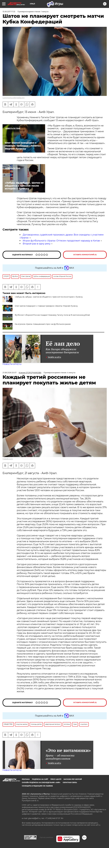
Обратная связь (70, 782)
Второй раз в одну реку (37, 243)
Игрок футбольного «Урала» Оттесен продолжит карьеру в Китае (61, 240)
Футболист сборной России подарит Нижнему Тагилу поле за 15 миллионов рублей (52, 315)
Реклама (26, 779)
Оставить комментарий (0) (85, 255)
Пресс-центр (55, 779)
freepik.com (8, 459)
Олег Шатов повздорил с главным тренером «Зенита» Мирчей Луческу (46, 306)
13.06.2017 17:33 (9, 11)
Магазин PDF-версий (73, 779)
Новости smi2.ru (12, 364)
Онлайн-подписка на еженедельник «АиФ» (41, 782)
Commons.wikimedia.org (13, 98)
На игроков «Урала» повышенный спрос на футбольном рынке (43, 324)
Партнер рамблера (46, 837)
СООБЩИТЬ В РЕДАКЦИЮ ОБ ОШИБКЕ (37, 786)
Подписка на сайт (40, 779)
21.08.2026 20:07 (9, 373)
